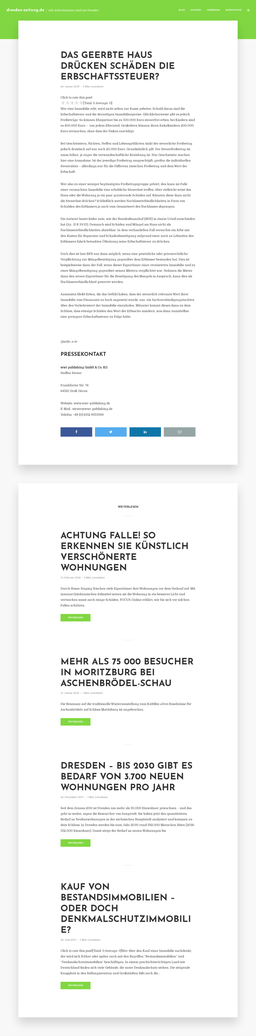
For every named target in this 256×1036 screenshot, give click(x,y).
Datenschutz (233, 10)
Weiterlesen (75, 618)
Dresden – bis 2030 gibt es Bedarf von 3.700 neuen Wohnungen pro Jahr (126, 777)
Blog (182, 10)
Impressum (213, 10)
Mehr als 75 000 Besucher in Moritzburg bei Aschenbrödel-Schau (127, 673)
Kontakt (196, 10)
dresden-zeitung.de (25, 10)
